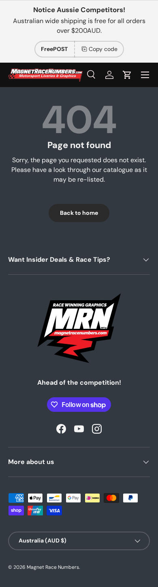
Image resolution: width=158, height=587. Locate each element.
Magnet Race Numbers (53, 567)
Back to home (79, 212)
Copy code (103, 49)
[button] (127, 75)
